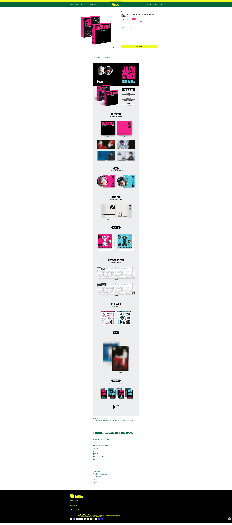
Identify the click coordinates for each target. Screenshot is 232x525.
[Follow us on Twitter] (76, 509)
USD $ (148, 4)
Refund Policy (73, 502)
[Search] (158, 4)
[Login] (153, 4)
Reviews (107, 57)
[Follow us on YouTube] (71, 509)
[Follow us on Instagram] (73, 509)
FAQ (81, 4)
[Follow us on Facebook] (78, 509)
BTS (122, 11)
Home (71, 8)
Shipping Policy (74, 500)
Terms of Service (74, 503)
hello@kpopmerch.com (97, 516)
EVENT (77, 4)
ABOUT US (93, 4)
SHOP (71, 4)
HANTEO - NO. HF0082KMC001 (116, 1)
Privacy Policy (73, 505)
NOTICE (86, 4)
